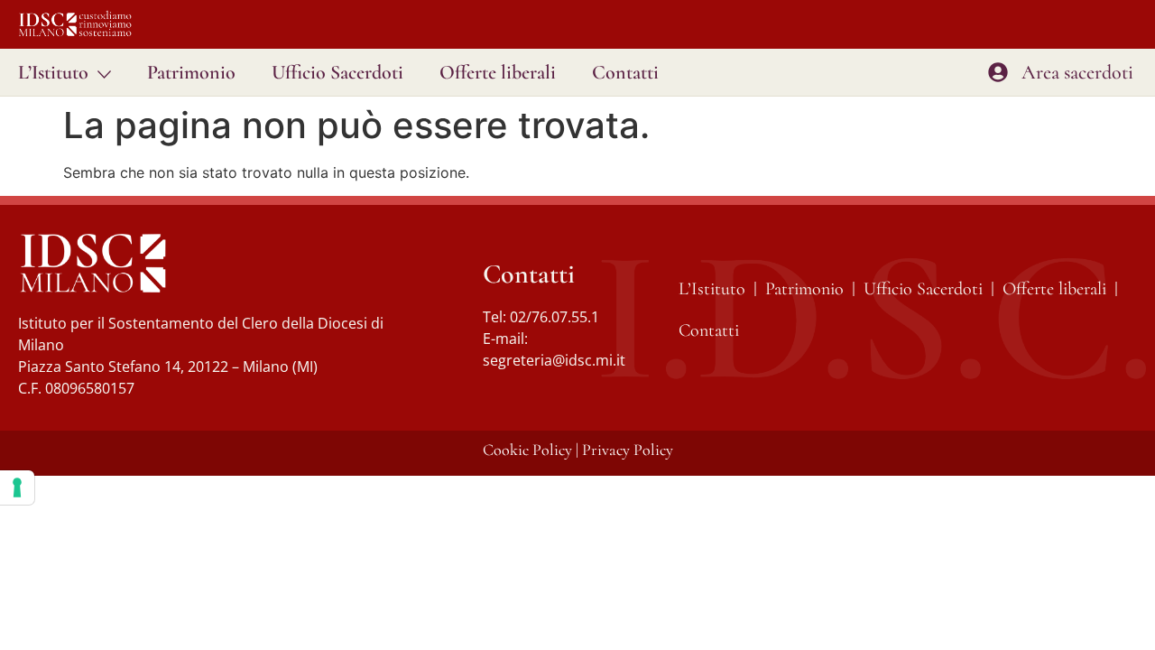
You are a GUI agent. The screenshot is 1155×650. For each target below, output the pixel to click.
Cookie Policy (527, 450)
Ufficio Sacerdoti (337, 72)
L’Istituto (53, 72)
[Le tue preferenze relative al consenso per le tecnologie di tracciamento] (17, 487)
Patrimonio (191, 72)
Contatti (625, 72)
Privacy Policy (627, 450)
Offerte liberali (497, 72)
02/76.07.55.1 (554, 317)
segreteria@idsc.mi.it (554, 360)
